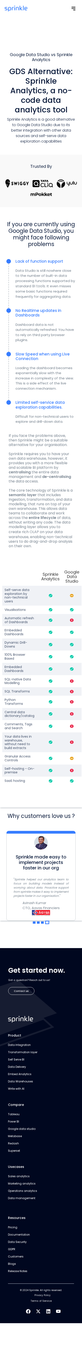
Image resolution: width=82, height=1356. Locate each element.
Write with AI (16, 1089)
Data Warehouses (20, 1081)
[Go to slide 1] (34, 922)
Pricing (12, 1227)
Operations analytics (22, 1191)
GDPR (11, 1249)
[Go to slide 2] (38, 922)
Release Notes (17, 1271)
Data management (21, 1198)
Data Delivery (17, 1067)
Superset (14, 1151)
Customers (15, 1256)
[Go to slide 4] (47, 922)
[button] (73, 9)
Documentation (19, 1235)
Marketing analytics (22, 1183)
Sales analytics (19, 1176)
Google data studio (22, 1129)
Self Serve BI (16, 1059)
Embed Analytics (19, 1074)
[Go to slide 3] (42, 922)
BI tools (38, 286)
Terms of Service (41, 1301)
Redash (13, 1143)
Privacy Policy (42, 1295)
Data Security (17, 1242)
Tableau (14, 1114)
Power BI (13, 1121)
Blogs (12, 1264)
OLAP (34, 531)
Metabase (15, 1136)
